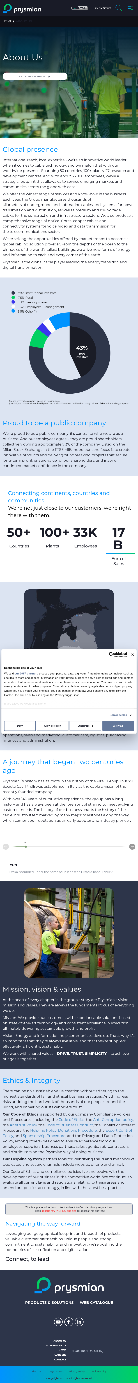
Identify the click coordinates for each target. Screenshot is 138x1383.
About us (60, 1340)
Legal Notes (56, 1371)
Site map (37, 1371)
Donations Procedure (77, 1130)
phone (97, 1164)
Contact (60, 1359)
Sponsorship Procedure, (44, 1136)
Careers (60, 1354)
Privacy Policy (77, 1371)
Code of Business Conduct (69, 1125)
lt (105, 8)
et (109, 8)
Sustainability (56, 1345)
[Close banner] (132, 655)
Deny (20, 725)
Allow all (118, 725)
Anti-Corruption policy (113, 1120)
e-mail (117, 1164)
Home (7, 21)
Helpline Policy (43, 1130)
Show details (119, 714)
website (82, 1164)
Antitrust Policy (23, 1125)
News (62, 1350)
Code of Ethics (71, 1120)
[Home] (22, 8)
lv (101, 8)
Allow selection (52, 725)
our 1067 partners (26, 673)
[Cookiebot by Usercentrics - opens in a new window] (111, 654)
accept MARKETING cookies (59, 1210)
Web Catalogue (96, 1302)
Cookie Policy (98, 1371)
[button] (79, 8)
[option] (36, 537)
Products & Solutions (49, 1302)
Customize (83, 725)
